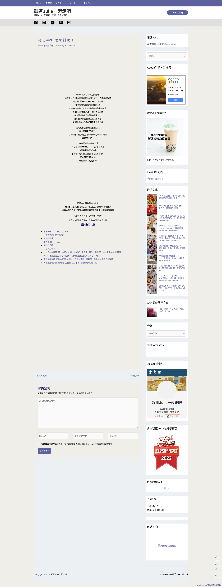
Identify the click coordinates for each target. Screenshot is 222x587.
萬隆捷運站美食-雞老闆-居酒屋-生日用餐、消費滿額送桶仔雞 (70, 262)
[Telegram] (52, 22)
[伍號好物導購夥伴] (167, 546)
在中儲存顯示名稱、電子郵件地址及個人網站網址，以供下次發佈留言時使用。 (77, 444)
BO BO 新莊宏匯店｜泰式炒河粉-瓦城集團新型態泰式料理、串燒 (71, 255)
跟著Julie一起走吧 (52, 11)
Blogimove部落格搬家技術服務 (209, 585)
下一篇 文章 (135, 375)
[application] (64, 3)
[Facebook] (36, 22)
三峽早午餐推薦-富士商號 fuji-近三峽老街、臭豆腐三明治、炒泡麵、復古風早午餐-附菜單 (82, 252)
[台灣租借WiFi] (166, 488)
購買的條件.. (49, 238)
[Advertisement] (88, 70)
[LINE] (61, 22)
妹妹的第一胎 (43, 45)
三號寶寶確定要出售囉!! (54, 235)
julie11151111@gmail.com (167, 44)
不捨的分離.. (49, 245)
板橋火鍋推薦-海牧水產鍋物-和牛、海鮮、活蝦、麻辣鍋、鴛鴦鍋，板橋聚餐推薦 (78, 259)
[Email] (69, 22)
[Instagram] (44, 22)
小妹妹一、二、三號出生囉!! (56, 231)
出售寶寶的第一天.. (52, 242)
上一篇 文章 (40, 375)
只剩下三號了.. (50, 248)
